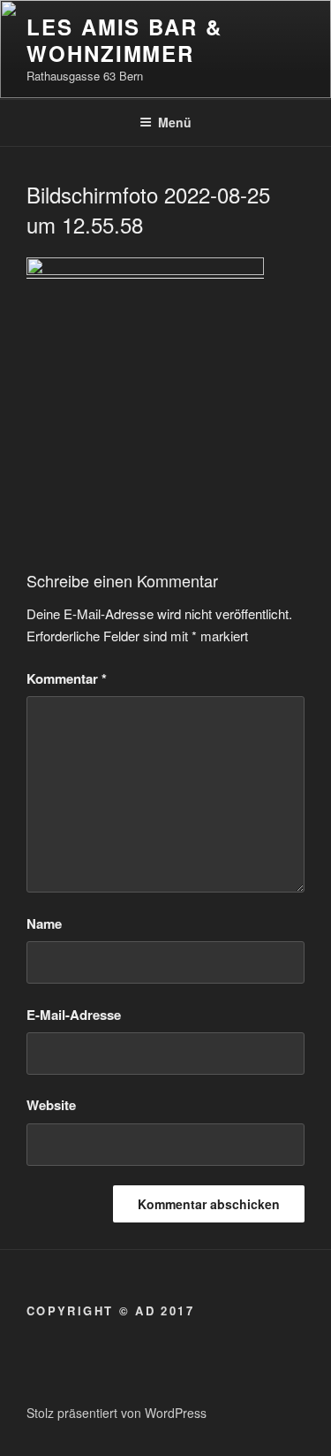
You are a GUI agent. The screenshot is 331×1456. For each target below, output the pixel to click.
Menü (175, 122)
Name (44, 923)
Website (51, 1105)
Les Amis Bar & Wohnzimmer (124, 39)
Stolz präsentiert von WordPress (116, 1413)
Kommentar (66, 678)
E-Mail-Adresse (73, 1014)
